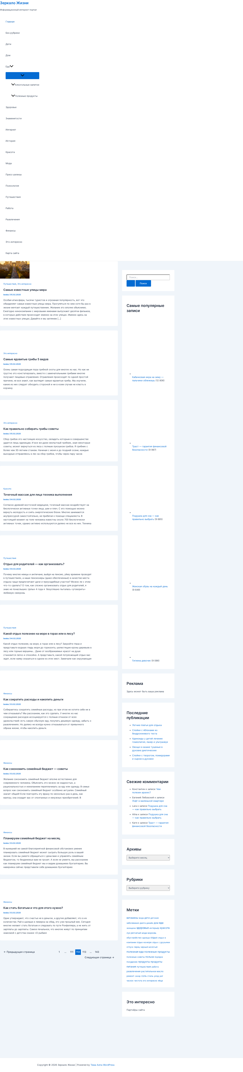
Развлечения (13, 219)
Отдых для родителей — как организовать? (33, 564)
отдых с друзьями (161, 942)
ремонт (130, 976)
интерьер (154, 928)
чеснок (130, 980)
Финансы (11, 230)
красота (165, 927)
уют (161, 976)
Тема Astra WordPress (102, 1064)
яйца (160, 980)
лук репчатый (134, 933)
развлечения (133, 971)
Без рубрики (13, 32)
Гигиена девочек (141, 660)
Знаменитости (14, 118)
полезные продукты (157, 951)
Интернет (11, 129)
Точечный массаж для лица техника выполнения (37, 494)
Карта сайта (12, 253)
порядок (159, 957)
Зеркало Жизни (14, 3)
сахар (138, 976)
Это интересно (14, 241)
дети (147, 917)
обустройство (134, 937)
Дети (8, 44)
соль (144, 976)
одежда (146, 937)
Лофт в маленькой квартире (148, 800)
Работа (9, 208)
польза (149, 956)
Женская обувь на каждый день (150, 586)
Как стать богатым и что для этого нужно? (33, 908)
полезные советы (136, 957)
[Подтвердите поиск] (131, 283)
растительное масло (152, 971)
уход (156, 976)
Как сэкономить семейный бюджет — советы (35, 769)
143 (97, 951)
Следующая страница (99, 957)
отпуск (130, 947)
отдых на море (144, 942)
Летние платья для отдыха (147, 725)
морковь (152, 933)
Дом (8, 55)
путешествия (144, 966)
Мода (9, 163)
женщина (131, 928)
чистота (138, 980)
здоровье (142, 927)
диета (143, 923)
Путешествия (13, 197)
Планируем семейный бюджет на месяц (31, 838)
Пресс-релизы (14, 174)
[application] (11, 66)
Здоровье (11, 107)
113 (84, 951)
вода (141, 918)
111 (71, 951)
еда (161, 922)
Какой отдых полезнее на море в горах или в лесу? (39, 633)
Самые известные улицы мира (25, 289)
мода (144, 933)
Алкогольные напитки (27, 84)
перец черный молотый (146, 947)
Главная (10, 21)
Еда (8, 66)
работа (155, 967)
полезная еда (135, 951)
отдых (154, 937)
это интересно (150, 980)
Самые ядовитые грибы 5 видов (25, 359)
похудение (132, 961)
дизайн (149, 923)
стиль (150, 976)
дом (156, 922)
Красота (10, 152)
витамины (132, 917)
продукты (144, 961)
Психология (12, 185)
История (10, 140)
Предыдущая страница (19, 951)
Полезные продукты (26, 96)
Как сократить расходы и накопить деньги (33, 699)
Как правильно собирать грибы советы (31, 429)
